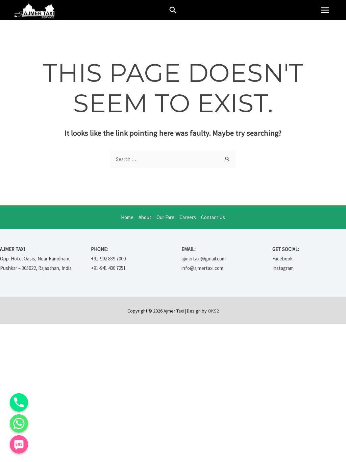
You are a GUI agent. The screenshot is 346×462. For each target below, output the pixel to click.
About (145, 217)
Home (127, 217)
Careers (187, 217)
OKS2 (213, 311)
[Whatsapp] (19, 423)
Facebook (282, 258)
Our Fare (165, 217)
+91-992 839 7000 (108, 258)
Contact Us (213, 217)
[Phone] (19, 402)
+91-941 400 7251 (108, 268)
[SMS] (19, 444)
